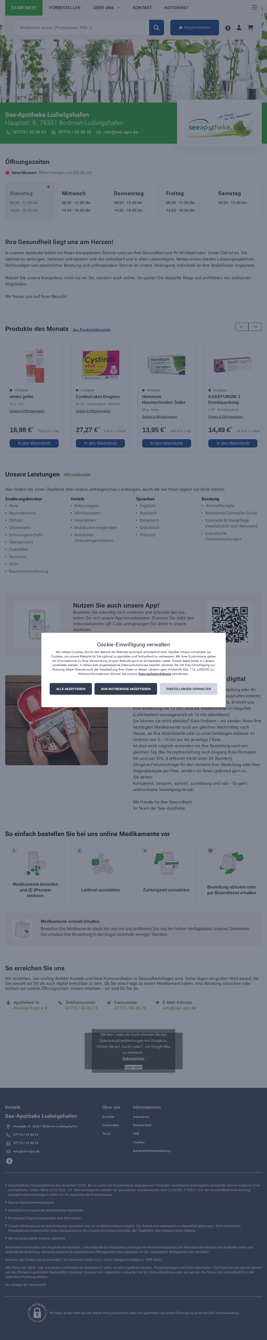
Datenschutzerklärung (154, 674)
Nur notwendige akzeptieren (126, 689)
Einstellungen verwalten (188, 689)
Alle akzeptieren (71, 689)
